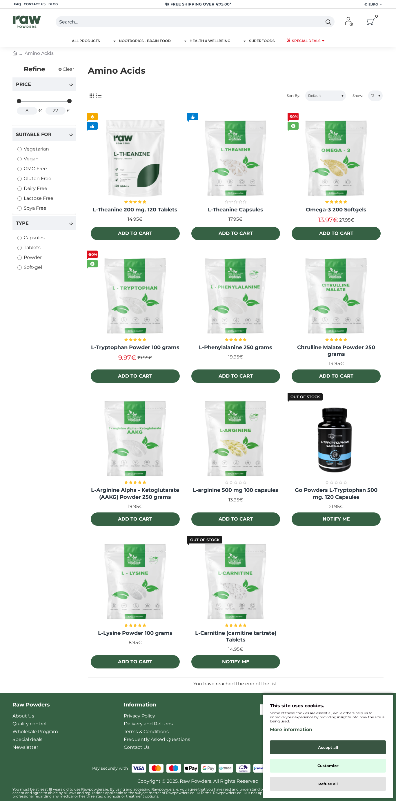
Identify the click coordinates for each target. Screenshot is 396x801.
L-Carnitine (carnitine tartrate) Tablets (235, 636)
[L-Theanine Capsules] (236, 158)
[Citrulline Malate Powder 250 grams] (336, 296)
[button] (135, 233)
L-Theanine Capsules (235, 209)
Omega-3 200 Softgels (336, 209)
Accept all (328, 747)
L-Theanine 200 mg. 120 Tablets (135, 209)
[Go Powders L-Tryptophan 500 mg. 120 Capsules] (336, 439)
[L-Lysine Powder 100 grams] (135, 582)
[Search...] (328, 21)
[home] (14, 52)
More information (291, 729)
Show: (358, 95)
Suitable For (34, 134)
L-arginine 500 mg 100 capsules (235, 490)
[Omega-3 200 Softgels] (336, 158)
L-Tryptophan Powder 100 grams (135, 347)
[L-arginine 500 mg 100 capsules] (236, 439)
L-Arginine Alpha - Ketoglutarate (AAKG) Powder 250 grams (135, 493)
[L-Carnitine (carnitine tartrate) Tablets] (236, 582)
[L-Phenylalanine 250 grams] (236, 296)
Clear (68, 69)
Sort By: (293, 95)
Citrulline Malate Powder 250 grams (336, 350)
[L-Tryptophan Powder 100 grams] (135, 296)
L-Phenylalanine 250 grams (235, 347)
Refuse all (328, 784)
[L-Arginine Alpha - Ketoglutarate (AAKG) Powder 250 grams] (135, 439)
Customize (328, 765)
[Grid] (91, 95)
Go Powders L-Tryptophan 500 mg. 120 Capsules (336, 493)
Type (22, 223)
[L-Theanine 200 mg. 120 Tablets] (135, 158)
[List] (98, 95)
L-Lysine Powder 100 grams (135, 633)
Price (23, 84)
